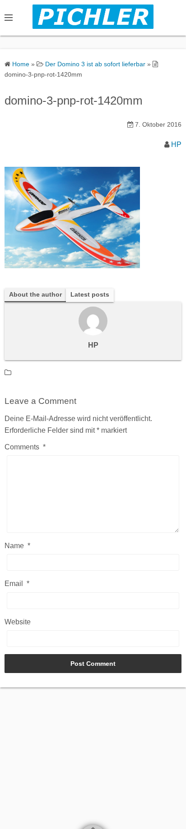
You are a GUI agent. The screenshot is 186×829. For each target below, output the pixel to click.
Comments (25, 447)
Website (18, 622)
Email (17, 583)
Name (17, 546)
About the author (35, 294)
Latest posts (89, 294)
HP (176, 144)
